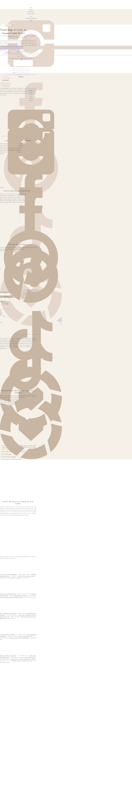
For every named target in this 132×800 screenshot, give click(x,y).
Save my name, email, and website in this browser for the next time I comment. (21, 74)
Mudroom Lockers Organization (8, 655)
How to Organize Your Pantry (26, 636)
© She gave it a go (14, 334)
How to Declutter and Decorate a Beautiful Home (11, 597)
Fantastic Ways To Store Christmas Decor (12, 46)
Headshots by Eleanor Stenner (35, 334)
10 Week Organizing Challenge (7, 634)
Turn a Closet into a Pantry (14, 577)
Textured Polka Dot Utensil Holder (26, 576)
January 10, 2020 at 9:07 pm (22, 51)
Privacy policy (19, 334)
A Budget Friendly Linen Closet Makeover (19, 638)
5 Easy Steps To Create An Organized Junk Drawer (23, 659)
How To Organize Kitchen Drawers (8, 613)
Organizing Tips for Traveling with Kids (22, 660)
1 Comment (7, 52)
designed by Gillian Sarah (26, 334)
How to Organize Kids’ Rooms (27, 657)
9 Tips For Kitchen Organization (8, 574)
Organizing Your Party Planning (8, 594)
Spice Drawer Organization (20, 595)
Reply (22, 59)
